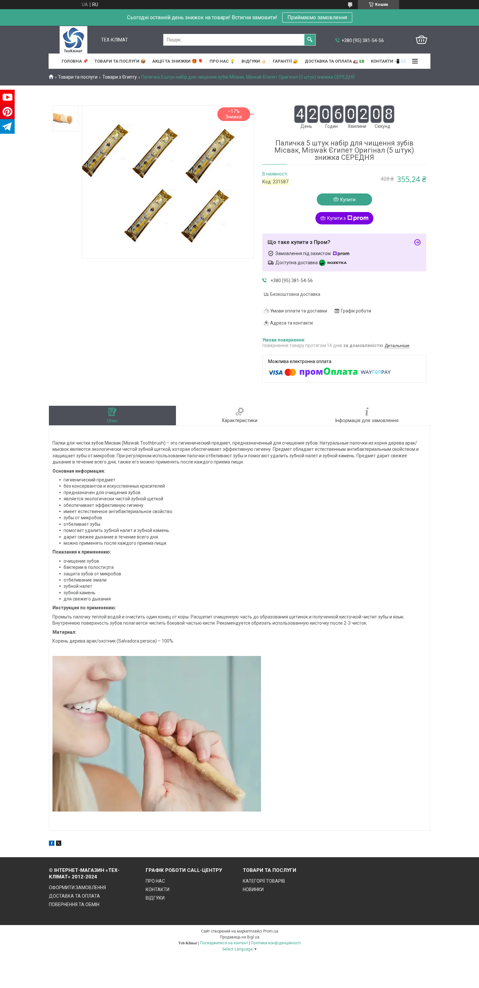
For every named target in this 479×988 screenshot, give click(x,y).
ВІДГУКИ (155, 898)
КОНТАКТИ (157, 889)
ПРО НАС (155, 881)
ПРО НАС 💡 (222, 61)
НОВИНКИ (253, 889)
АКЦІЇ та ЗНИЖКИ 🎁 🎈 (177, 61)
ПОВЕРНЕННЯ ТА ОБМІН (74, 904)
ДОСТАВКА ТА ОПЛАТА (74, 896)
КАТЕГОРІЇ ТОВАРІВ (264, 881)
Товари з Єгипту (119, 77)
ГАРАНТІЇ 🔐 (285, 61)
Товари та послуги (77, 77)
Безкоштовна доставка (295, 294)
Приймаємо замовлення (317, 17)
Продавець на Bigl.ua (239, 937)
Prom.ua (270, 931)
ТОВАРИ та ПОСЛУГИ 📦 (120, 61)
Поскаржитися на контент (224, 943)
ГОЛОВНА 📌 (75, 61)
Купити (348, 199)
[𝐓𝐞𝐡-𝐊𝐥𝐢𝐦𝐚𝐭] (73, 40)
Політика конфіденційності (276, 943)
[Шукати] (309, 39)
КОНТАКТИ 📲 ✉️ (388, 61)
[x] (58, 844)
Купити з (336, 218)
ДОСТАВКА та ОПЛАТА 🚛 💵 (334, 61)
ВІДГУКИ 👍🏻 (253, 61)
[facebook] (51, 844)
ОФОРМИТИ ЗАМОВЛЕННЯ (77, 887)
